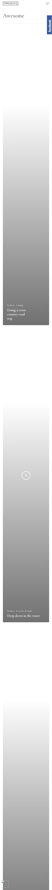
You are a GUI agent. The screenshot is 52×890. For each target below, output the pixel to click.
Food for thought (24, 611)
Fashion (11, 305)
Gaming (19, 305)
